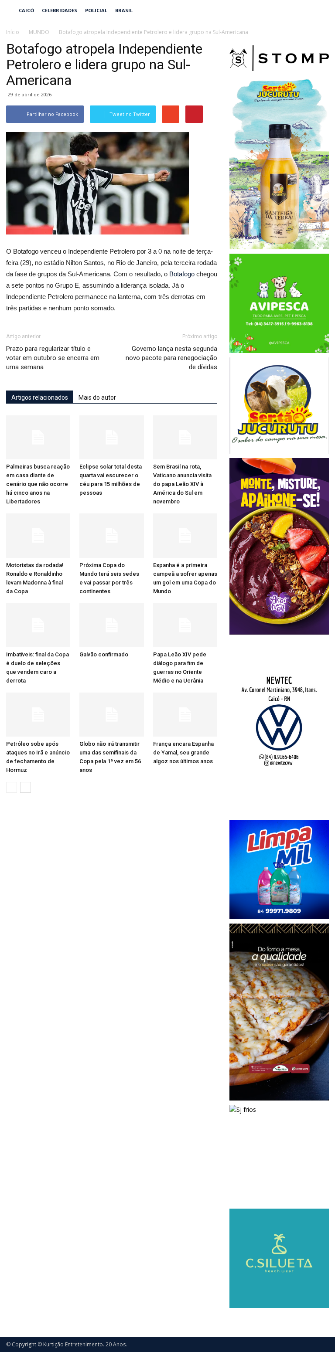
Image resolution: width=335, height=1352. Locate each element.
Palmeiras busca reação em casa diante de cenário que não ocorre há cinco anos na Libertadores (38, 484)
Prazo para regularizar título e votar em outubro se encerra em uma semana (52, 358)
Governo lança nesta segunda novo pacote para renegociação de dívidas (171, 358)
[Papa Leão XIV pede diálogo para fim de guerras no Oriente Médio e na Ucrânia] (185, 625)
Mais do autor (97, 397)
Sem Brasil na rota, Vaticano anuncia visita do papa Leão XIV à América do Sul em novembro (182, 484)
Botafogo (182, 274)
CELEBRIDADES (59, 10)
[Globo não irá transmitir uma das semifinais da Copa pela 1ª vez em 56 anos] (111, 715)
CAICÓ (26, 10)
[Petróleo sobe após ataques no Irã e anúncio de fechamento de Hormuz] (38, 715)
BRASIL (124, 10)
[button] (318, 10)
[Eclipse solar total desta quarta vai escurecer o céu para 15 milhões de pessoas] (111, 437)
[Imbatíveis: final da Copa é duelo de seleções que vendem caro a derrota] (38, 625)
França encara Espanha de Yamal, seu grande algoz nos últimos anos (183, 752)
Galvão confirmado (103, 654)
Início (12, 32)
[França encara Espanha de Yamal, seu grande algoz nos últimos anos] (185, 715)
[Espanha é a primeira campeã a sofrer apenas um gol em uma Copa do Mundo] (185, 535)
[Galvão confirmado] (111, 625)
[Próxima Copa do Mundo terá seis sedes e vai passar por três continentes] (111, 535)
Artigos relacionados (39, 397)
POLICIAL (96, 10)
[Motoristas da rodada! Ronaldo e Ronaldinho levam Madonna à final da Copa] (38, 535)
